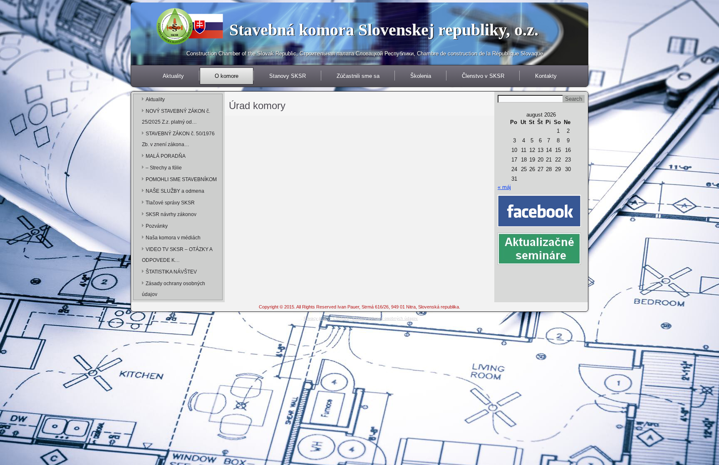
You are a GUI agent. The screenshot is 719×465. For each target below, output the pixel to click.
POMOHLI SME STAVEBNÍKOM (181, 179)
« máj (504, 187)
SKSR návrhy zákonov (171, 214)
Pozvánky (157, 226)
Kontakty (546, 76)
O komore (226, 76)
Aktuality (173, 76)
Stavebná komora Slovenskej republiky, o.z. (383, 29)
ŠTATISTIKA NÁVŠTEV (171, 272)
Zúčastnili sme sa (358, 76)
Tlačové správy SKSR (170, 203)
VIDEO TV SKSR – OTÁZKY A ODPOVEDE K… (177, 254)
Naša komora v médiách (173, 238)
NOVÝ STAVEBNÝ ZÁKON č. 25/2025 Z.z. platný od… (176, 116)
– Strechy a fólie (164, 168)
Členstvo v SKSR (483, 76)
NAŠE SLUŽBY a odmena (175, 191)
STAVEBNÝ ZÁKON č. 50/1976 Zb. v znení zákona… (178, 139)
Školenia (420, 76)
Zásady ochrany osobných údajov (173, 289)
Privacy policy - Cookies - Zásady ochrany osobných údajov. (361, 318)
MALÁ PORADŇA (166, 156)
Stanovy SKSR (287, 76)
